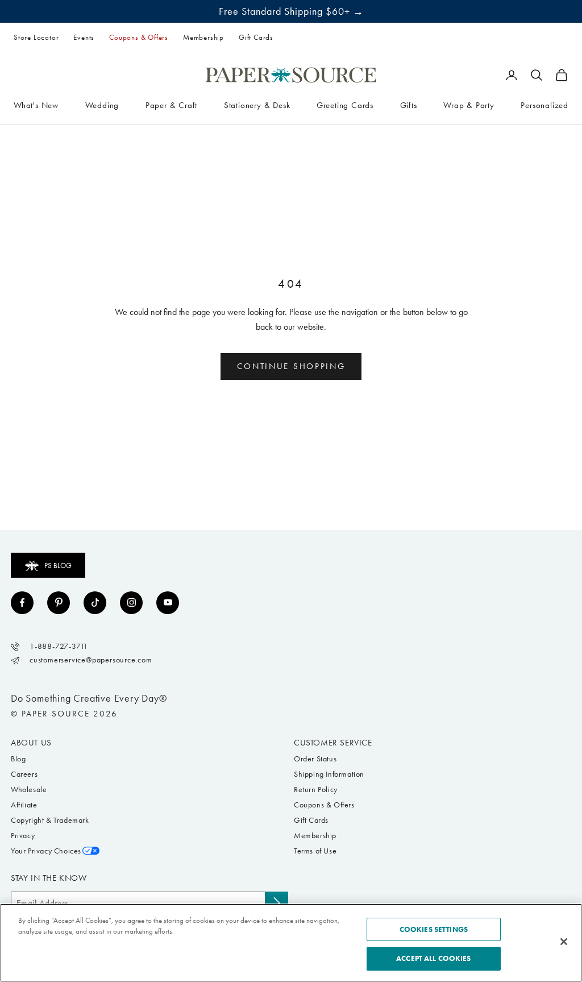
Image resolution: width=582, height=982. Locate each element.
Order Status (315, 759)
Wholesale (29, 789)
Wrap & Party (468, 105)
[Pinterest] (58, 602)
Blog (18, 759)
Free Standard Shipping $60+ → (291, 11)
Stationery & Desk (257, 105)
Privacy (23, 835)
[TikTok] (95, 602)
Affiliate (24, 805)
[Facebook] (22, 602)
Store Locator (36, 37)
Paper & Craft (171, 105)
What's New (36, 105)
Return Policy (316, 789)
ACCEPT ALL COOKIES (433, 958)
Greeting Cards (345, 105)
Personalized (544, 105)
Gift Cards (256, 37)
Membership (203, 37)
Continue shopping (291, 366)
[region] (291, 943)
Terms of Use (315, 851)
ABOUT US (31, 742)
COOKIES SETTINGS (434, 929)
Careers (24, 774)
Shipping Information (329, 774)
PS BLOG (58, 565)
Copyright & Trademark (50, 820)
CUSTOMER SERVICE (333, 742)
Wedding (102, 105)
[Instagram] (131, 602)
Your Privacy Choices (46, 851)
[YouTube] (167, 602)
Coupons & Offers (138, 37)
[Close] (563, 941)
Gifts (408, 105)
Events (83, 37)
